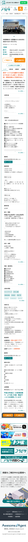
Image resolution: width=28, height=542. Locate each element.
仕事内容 (11, 69)
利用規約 (10, 516)
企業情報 (23, 69)
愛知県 (11, 13)
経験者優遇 (7, 295)
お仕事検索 (15, 9)
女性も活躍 (16, 292)
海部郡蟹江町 (17, 13)
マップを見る (9, 162)
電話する (8, 415)
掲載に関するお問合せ (13, 501)
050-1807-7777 (16, 340)
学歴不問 (19, 295)
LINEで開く (23, 2)
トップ (2, 13)
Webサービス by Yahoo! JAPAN (14, 531)
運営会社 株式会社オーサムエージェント (14, 528)
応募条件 (17, 69)
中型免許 (13, 295)
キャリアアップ (8, 292)
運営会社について (17, 512)
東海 (7, 13)
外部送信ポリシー (20, 514)
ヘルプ (8, 512)
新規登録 (20, 9)
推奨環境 (17, 516)
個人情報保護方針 (8, 514)
